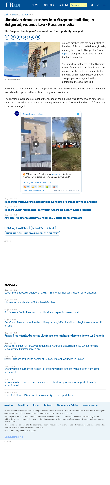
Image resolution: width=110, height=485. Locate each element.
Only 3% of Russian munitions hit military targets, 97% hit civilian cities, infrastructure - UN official (53, 324)
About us (8, 405)
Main (6, 14)
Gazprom (23, 227)
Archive (64, 5)
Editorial (48, 405)
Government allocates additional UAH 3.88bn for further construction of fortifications (51, 292)
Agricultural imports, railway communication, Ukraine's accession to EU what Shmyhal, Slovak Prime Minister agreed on (51, 347)
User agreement (90, 405)
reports (66, 53)
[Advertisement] (55, 261)
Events (36, 405)
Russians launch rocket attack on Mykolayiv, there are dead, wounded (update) (47, 210)
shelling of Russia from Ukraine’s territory (32, 233)
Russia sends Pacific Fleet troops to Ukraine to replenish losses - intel (41, 312)
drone (50, 227)
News (35, 5)
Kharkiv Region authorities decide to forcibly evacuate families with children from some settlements (51, 370)
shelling (37, 227)
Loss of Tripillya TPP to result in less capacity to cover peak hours (39, 395)
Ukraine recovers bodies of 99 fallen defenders (29, 302)
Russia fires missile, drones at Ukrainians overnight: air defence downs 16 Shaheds (50, 202)
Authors (49, 5)
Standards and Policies (67, 405)
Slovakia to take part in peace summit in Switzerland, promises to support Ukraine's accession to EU (50, 383)
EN (98, 4)
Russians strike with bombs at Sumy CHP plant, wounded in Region (45, 359)
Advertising (23, 405)
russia (10, 227)
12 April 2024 (23, 14)
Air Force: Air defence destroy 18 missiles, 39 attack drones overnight (43, 218)
